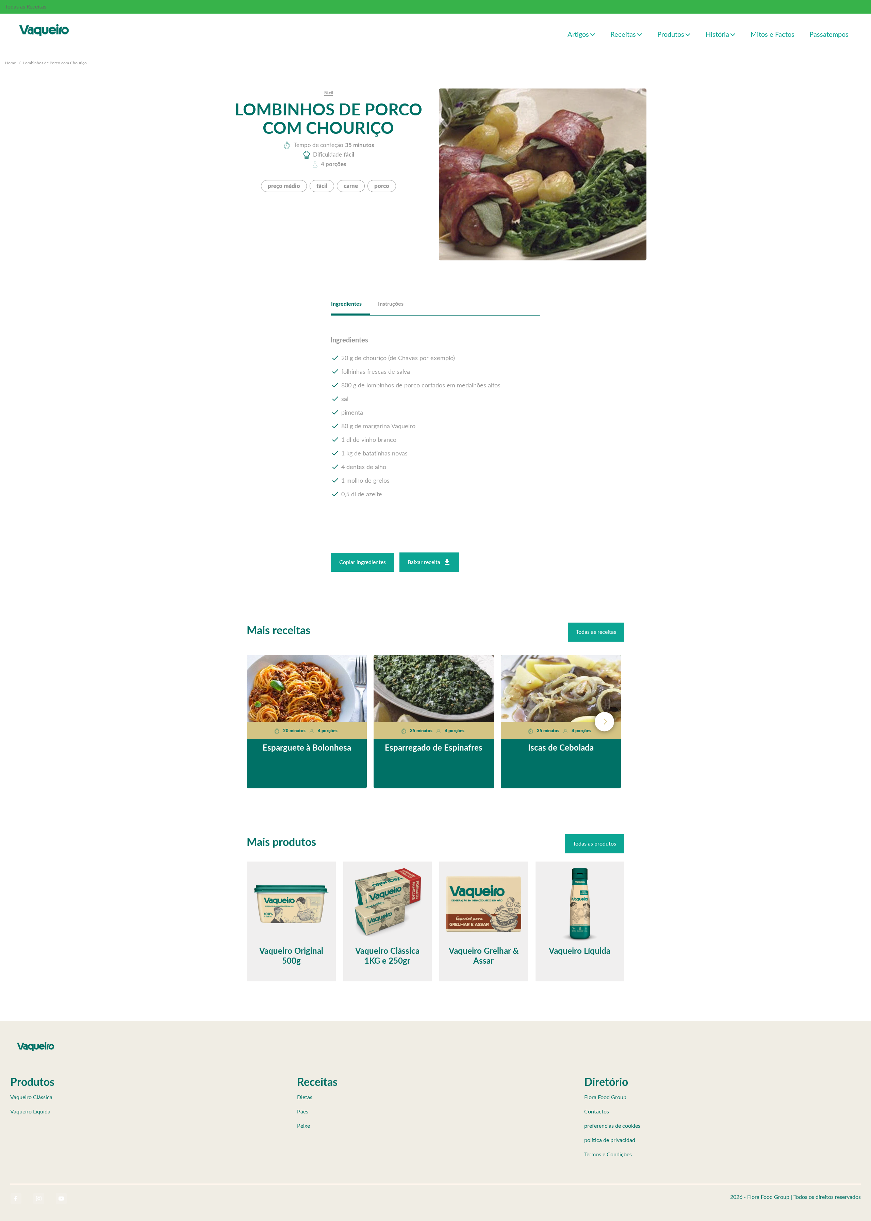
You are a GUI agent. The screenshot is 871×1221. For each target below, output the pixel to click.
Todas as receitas (596, 632)
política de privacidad (609, 1140)
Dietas (304, 1097)
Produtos (670, 34)
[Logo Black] (44, 23)
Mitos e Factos (772, 34)
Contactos (596, 1111)
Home (10, 63)
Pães (302, 1111)
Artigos (578, 34)
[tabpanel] (435, 418)
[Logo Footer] (35, 1043)
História (717, 34)
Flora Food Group (605, 1097)
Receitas (623, 34)
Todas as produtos (594, 844)
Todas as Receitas (25, 7)
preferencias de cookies (612, 1126)
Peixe (303, 1126)
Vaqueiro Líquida (30, 1111)
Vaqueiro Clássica (31, 1097)
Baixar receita (424, 562)
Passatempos (829, 34)
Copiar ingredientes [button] (362, 562)
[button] (593, 34)
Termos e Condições (608, 1154)
